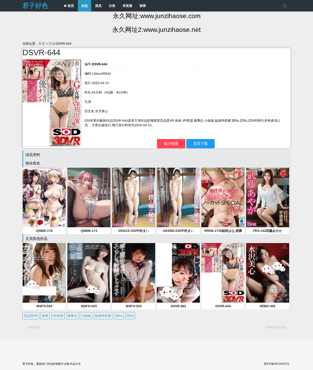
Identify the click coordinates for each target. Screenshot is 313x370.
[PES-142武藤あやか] (267, 197)
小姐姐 (86, 316)
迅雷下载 (200, 143)
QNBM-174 (89, 231)
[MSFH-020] (133, 273)
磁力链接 (171, 143)
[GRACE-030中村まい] (133, 197)
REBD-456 (267, 306)
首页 (70, 6)
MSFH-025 (89, 306)
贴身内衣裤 (103, 316)
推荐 (143, 6)
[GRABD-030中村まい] (178, 197)
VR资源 (57, 316)
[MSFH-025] (88, 273)
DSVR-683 (178, 306)
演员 (98, 6)
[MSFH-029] (44, 273)
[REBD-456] (267, 273)
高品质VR (31, 316)
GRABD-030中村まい (178, 231)
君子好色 (35, 5)
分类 (112, 6)
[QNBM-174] (88, 197)
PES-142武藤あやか (267, 231)
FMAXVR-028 (276, 327)
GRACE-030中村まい (133, 231)
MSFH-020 (134, 306)
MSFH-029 (44, 306)
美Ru (118, 316)
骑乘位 (72, 316)
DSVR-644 (223, 306)
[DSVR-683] (178, 273)
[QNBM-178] (44, 197)
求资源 (127, 6)
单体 (45, 316)
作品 (84, 6)
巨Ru (130, 316)
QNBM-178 (44, 231)
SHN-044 (33, 327)
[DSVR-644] (222, 273)
